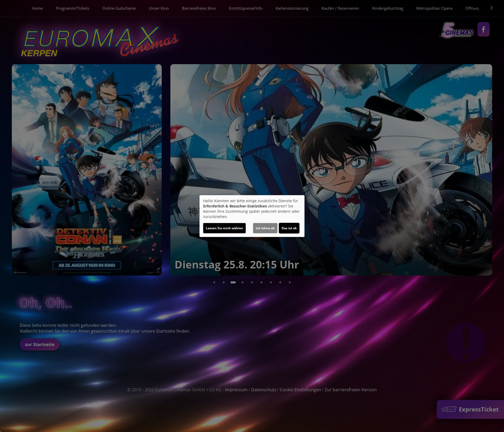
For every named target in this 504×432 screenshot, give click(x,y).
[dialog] (252, 216)
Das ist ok (289, 228)
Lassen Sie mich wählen (224, 228)
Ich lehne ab (265, 228)
